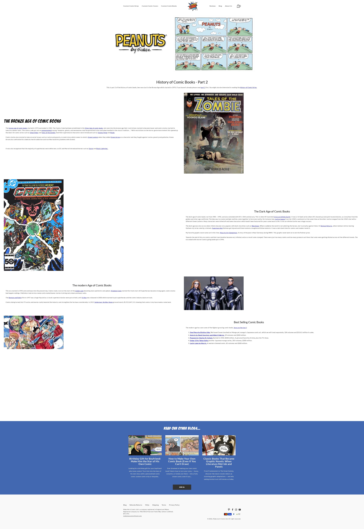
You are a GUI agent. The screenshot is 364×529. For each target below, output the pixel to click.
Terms (164, 505)
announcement (47, 130)
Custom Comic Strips (131, 6)
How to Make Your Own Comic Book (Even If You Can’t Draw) (182, 461)
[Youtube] (240, 509)
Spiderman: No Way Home (104, 302)
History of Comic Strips (248, 87)
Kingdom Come (116, 291)
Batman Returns (326, 226)
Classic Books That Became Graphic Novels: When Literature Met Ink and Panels (218, 462)
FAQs (147, 505)
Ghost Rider (34, 133)
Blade (112, 133)
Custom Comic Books (169, 6)
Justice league (280, 219)
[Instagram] (236, 510)
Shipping (155, 505)
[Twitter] (229, 509)
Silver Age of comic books (94, 128)
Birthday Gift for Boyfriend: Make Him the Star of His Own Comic (145, 461)
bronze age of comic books (18, 128)
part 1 (203, 87)
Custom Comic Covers (150, 6)
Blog (220, 6)
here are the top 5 (240, 328)
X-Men (84, 297)
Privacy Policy (174, 505)
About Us (228, 6)
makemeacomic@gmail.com (132, 516)
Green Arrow (115, 137)
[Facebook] (233, 510)
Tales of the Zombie (48, 133)
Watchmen (255, 226)
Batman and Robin (15, 297)
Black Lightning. (102, 148)
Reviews (213, 6)
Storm (91, 148)
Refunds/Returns (136, 505)
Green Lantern (93, 137)
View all (182, 487)
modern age (79, 291)
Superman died (217, 228)
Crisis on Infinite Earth (282, 217)
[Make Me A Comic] (193, 6)
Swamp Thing (102, 133)
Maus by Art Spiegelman (228, 233)
